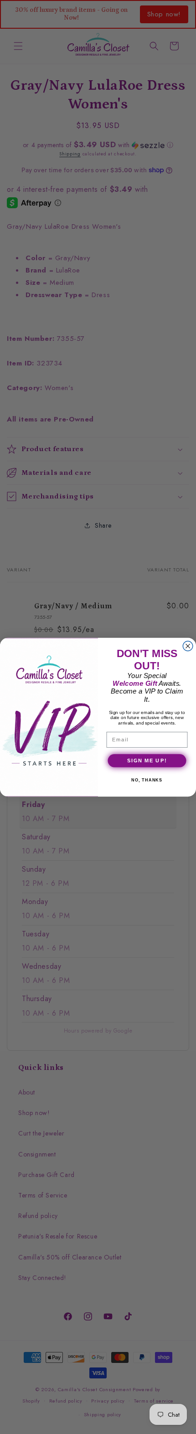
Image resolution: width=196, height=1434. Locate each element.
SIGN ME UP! (147, 760)
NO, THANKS (146, 780)
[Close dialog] (188, 646)
